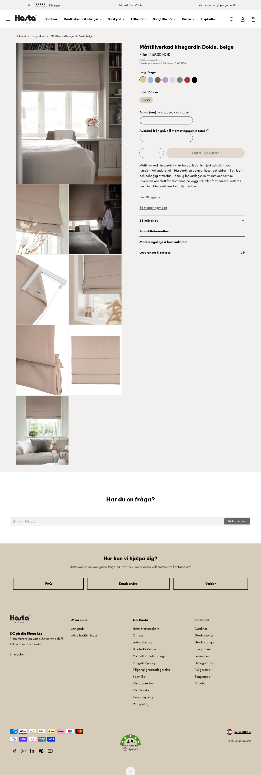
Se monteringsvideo (153, 208)
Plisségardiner (204, 663)
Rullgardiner (203, 670)
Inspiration (209, 19)
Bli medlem (17, 654)
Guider (186, 19)
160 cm (146, 99)
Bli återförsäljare (144, 649)
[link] (242, 19)
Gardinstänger (205, 642)
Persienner (202, 656)
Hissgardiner (38, 36)
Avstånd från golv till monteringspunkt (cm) (172, 131)
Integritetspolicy (144, 663)
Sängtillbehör (163, 19)
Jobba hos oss (142, 642)
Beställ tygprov (149, 197)
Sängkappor (203, 677)
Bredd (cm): (164, 112)
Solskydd (114, 19)
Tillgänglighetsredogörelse (151, 670)
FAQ (48, 583)
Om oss (138, 635)
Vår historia (141, 690)
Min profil (78, 629)
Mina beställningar (84, 635)
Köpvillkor (139, 677)
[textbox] (117, 521)
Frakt (141, 60)
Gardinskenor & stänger (81, 19)
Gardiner (50, 19)
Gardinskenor (204, 635)
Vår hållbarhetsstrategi (149, 656)
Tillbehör (137, 19)
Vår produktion (143, 683)
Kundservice (128, 583)
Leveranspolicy (143, 697)
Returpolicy (141, 704)
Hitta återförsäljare (146, 629)
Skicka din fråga (237, 521)
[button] (43, 5)
